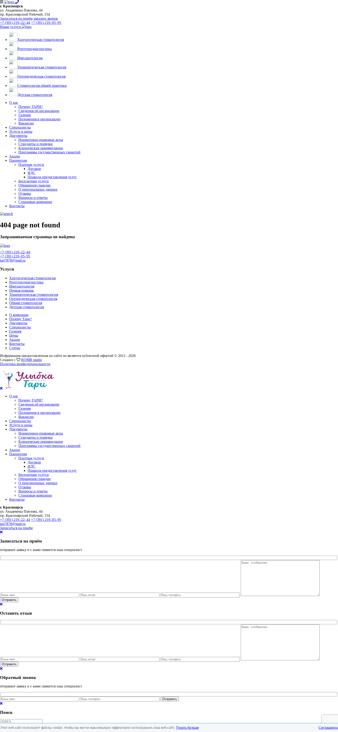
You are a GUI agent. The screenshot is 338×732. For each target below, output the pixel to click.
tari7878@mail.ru (13, 260)
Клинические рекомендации (40, 148)
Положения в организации (39, 119)
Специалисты (20, 127)
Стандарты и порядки (35, 144)
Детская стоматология (26, 307)
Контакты (17, 206)
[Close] (1, 532)
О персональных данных (37, 189)
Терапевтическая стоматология (33, 295)
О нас (13, 103)
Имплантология (21, 286)
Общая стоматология (25, 303)
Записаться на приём (16, 18)
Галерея (24, 115)
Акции (14, 156)
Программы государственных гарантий (49, 152)
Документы (18, 136)
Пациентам (18, 160)
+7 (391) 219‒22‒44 (15, 23)
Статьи (14, 348)
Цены (13, 335)
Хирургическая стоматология (32, 278)
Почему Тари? (20, 319)
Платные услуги (31, 165)
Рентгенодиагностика (26, 282)
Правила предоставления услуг (52, 177)
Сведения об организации (38, 111)
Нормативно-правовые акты (40, 140)
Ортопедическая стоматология (33, 299)
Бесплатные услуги (33, 181)
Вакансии (26, 123)
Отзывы (24, 193)
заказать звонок (46, 18)
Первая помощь (21, 290)
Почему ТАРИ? (30, 107)
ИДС (31, 173)
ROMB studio (31, 360)
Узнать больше (187, 727)
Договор (34, 169)
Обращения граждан (34, 185)
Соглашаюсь (328, 727)
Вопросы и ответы (33, 198)
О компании (19, 315)
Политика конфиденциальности (25, 364)
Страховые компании (35, 202)
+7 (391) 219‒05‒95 (46, 23)
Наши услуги (11, 27)
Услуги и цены (20, 131)
